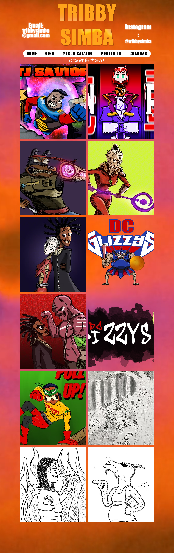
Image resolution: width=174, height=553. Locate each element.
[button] (53, 101)
